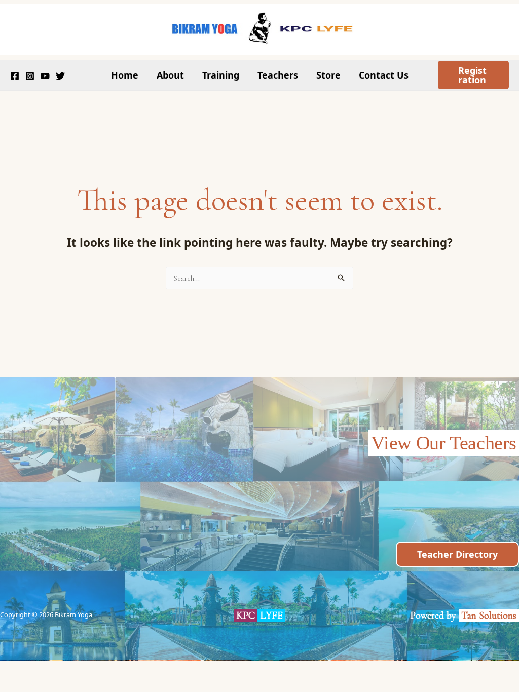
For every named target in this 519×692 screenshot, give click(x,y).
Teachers (277, 75)
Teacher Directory (457, 554)
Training (220, 75)
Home (124, 75)
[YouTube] (45, 76)
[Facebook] (14, 76)
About (170, 75)
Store (328, 75)
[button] (473, 75)
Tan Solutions (490, 615)
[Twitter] (60, 76)
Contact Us (384, 75)
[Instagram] (29, 76)
